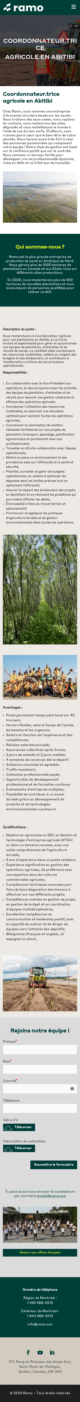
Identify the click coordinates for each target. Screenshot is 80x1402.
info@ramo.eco (40, 1324)
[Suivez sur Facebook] (28, 1353)
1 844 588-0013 (40, 1316)
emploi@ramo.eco (51, 1196)
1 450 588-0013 (40, 1303)
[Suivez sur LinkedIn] (52, 1353)
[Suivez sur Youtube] (40, 1353)
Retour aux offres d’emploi (40, 1252)
